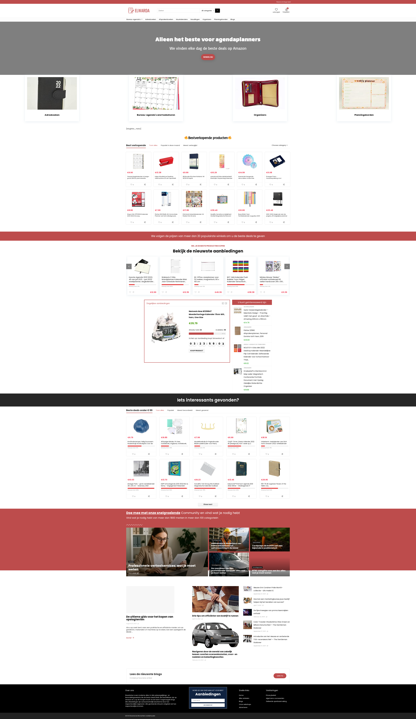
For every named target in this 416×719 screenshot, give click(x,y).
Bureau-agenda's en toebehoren (254, 344)
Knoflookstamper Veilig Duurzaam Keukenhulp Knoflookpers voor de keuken (140, 444)
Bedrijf (129, 638)
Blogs (233, 19)
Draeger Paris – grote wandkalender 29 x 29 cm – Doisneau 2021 (141, 485)
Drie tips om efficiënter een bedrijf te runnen (215, 615)
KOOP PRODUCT (196, 354)
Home (241, 695)
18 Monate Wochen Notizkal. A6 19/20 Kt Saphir (193, 177)
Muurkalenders (182, 19)
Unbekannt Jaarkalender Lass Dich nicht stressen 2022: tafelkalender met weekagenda (274, 444)
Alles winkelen (244, 698)
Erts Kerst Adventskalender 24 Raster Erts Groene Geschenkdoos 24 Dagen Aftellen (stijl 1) (193, 216)
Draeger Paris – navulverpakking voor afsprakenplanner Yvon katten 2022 (276, 179)
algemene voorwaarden (275, 698)
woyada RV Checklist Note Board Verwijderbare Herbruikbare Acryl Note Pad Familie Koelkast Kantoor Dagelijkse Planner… (239, 281)
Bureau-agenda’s (134, 19)
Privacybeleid (271, 695)
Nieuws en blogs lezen (283, 2)
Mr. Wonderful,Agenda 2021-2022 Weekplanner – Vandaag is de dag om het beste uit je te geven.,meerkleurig (272, 281)
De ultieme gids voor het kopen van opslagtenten (149, 618)
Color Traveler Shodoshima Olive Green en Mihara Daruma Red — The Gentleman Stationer (272, 625)
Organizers (207, 19)
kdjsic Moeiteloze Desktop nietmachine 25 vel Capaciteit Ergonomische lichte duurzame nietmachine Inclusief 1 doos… (166, 179)
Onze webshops (245, 704)
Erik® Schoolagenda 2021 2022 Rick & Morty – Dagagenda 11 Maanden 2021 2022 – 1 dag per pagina (174, 486)
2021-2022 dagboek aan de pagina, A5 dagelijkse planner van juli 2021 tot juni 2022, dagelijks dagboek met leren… (277, 216)
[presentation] (129, 266)
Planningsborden (221, 19)
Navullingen (195, 19)
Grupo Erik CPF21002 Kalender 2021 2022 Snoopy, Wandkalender (137, 216)
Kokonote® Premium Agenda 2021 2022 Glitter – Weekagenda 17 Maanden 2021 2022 (240, 486)
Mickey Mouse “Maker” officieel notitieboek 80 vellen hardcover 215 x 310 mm (205, 280)
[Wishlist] (276, 9)
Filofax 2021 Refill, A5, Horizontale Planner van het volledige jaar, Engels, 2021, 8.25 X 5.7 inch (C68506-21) (166, 216)
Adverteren (243, 707)
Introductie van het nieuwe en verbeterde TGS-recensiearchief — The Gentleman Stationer (271, 639)
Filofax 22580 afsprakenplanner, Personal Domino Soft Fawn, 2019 (255, 333)
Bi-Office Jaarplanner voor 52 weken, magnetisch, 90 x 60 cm (141, 279)
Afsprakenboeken (166, 19)
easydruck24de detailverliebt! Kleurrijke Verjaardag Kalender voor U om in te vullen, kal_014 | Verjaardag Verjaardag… (221, 179)
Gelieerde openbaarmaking (276, 701)
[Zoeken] (217, 11)
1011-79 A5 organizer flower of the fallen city (273, 485)
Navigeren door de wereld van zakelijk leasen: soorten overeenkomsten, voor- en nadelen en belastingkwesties (214, 654)
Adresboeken (150, 19)
